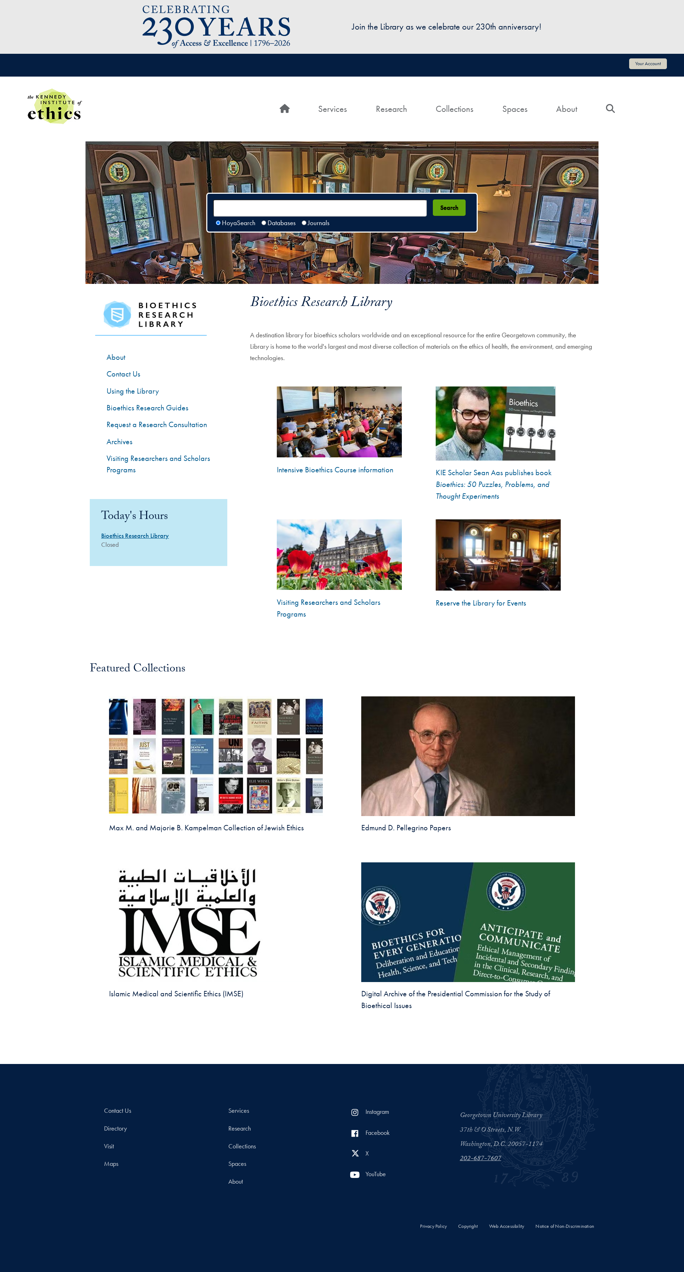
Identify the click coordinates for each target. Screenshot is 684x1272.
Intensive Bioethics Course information (335, 469)
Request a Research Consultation (157, 424)
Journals (319, 222)
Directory (115, 1128)
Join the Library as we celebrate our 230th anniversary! (447, 26)
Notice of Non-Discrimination (564, 1226)
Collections (454, 109)
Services (332, 109)
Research (391, 109)
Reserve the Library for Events (481, 603)
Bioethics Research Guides (147, 408)
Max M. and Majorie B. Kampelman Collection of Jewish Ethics (206, 827)
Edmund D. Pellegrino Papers (406, 827)
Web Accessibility (506, 1226)
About (566, 109)
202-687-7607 (480, 1159)
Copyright (468, 1226)
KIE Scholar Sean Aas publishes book (493, 484)
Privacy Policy (433, 1226)
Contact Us (123, 374)
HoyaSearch (238, 222)
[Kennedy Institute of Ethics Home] (55, 93)
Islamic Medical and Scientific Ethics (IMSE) (176, 993)
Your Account (648, 63)
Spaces (515, 109)
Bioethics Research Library (135, 536)
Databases (282, 222)
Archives (120, 441)
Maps (111, 1164)
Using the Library (133, 391)
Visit (109, 1146)
